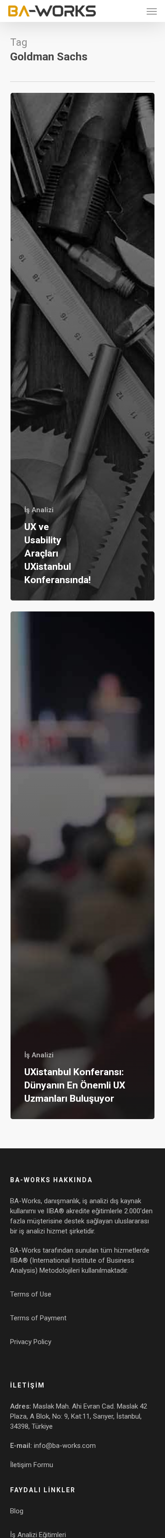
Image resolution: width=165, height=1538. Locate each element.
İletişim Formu (31, 1465)
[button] (152, 11)
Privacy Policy (30, 1342)
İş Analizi (39, 510)
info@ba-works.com (65, 1446)
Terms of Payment (38, 1318)
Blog (16, 1511)
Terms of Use (30, 1294)
